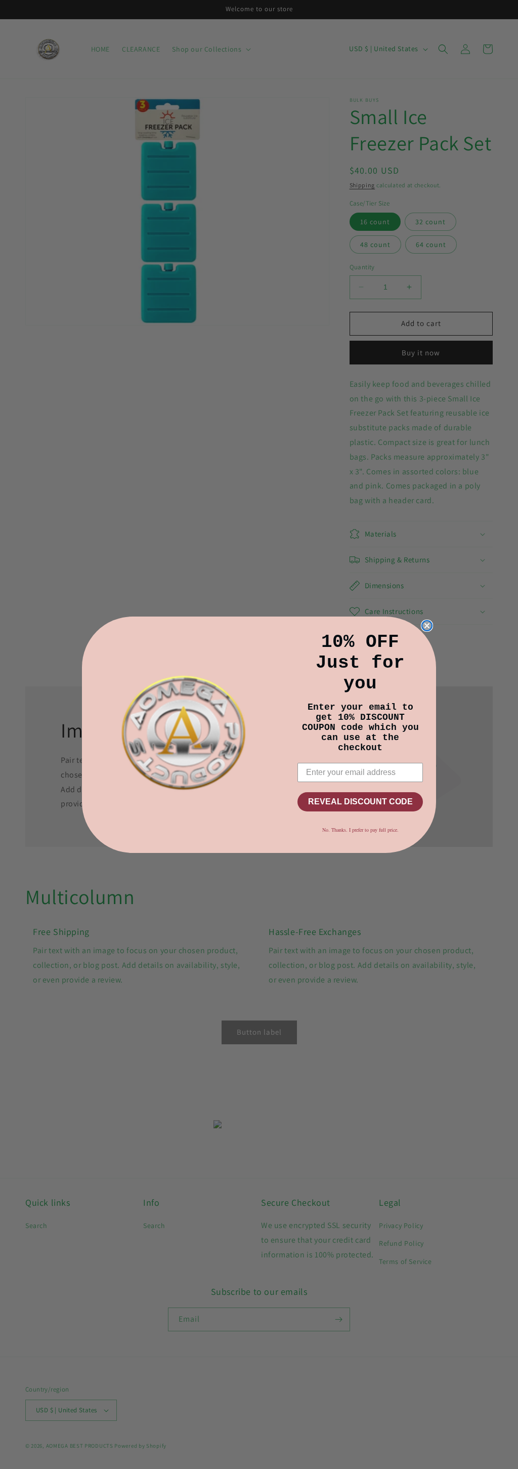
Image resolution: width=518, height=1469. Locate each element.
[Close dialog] (427, 626)
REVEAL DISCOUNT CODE (360, 801)
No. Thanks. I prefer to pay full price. (360, 829)
